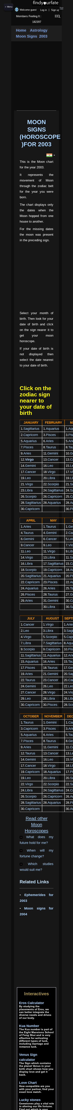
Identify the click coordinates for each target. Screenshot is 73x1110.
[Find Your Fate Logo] (36, 3)
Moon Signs (27, 36)
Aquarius (52, 429)
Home (21, 30)
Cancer (53, 459)
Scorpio (53, 484)
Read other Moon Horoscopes (36, 824)
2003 (43, 36)
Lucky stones (30, 1100)
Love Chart (28, 1083)
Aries (50, 441)
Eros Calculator (31, 1003)
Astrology (38, 30)
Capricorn (30, 435)
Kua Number (29, 1026)
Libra (51, 478)
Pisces (51, 435)
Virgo (51, 472)
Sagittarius (31, 429)
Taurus (51, 447)
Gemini (52, 453)
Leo (50, 466)
